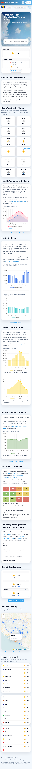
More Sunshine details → (16, 407)
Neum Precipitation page (12, 261)
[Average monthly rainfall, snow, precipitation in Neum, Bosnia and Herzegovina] (16, 278)
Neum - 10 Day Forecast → (16, 600)
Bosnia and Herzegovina (20, 7)
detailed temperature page (18, 201)
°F (29, 2)
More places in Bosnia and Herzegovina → (16, 651)
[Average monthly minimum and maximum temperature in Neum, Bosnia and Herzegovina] (16, 218)
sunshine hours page (18, 344)
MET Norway (17, 763)
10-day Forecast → (16, 71)
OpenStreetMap (22, 649)
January (15, 475)
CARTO (28, 649)
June (14, 473)
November (6, 477)
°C (26, 2)
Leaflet (15, 649)
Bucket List (13, 760)
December (15, 477)
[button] (3, 615)
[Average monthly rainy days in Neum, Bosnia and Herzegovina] (16, 308)
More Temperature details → (16, 233)
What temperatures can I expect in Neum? (14, 551)
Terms (18, 760)
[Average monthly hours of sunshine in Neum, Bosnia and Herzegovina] (16, 361)
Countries (9, 7)
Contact (7, 760)
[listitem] (6, 489)
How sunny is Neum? (9, 560)
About (2, 760)
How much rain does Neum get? (12, 556)
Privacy (22, 760)
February (20, 475)
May (9, 473)
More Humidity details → (16, 461)
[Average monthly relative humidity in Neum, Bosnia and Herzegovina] (16, 443)
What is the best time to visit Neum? (14, 532)
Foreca (6, 762)
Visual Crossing (5, 763)
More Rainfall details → (16, 322)
